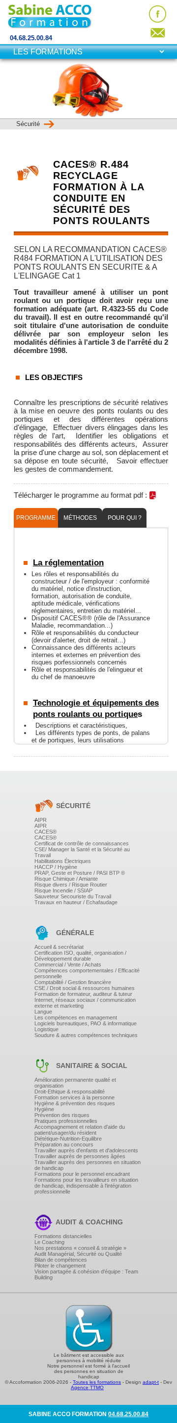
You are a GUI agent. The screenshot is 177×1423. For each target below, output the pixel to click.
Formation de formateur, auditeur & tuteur (83, 994)
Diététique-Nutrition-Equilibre (68, 1139)
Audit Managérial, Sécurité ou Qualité (78, 1254)
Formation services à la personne (74, 1097)
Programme (36, 517)
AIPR (40, 820)
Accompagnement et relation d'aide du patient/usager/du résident (79, 1130)
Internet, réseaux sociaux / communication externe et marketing (85, 1003)
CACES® (45, 832)
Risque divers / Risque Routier (70, 885)
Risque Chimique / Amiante (66, 879)
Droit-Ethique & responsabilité (69, 1091)
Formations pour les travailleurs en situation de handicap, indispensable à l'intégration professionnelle (86, 1185)
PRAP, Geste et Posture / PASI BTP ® (79, 873)
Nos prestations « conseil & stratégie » (80, 1248)
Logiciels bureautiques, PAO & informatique (85, 1023)
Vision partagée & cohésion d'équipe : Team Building (86, 1274)
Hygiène (44, 1109)
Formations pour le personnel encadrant (82, 1174)
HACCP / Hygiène (55, 867)
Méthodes (80, 517)
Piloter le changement (60, 1266)
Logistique (46, 1029)
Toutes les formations (97, 1382)
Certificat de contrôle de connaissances (81, 843)
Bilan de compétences (60, 1260)
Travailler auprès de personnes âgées (79, 1156)
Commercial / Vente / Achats (67, 964)
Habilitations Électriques (62, 861)
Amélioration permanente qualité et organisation (75, 1083)
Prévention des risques (61, 1115)
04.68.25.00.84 (31, 38)
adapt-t (151, 1382)
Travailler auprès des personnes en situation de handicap (87, 1165)
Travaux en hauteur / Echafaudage (76, 902)
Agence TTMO (87, 1387)
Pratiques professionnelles (65, 1121)
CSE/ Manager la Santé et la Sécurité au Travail (82, 852)
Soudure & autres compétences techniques (86, 1035)
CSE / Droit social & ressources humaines (84, 988)
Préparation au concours (63, 1144)
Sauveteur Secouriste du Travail (72, 896)
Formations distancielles (63, 1236)
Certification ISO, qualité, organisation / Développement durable (80, 956)
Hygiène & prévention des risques (74, 1103)
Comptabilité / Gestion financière (72, 982)
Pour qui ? (125, 517)
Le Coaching (49, 1242)
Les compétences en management (75, 1017)
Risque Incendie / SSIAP (63, 890)
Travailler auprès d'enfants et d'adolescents (86, 1150)
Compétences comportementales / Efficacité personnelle (87, 973)
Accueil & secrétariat (59, 947)
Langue (43, 1012)
